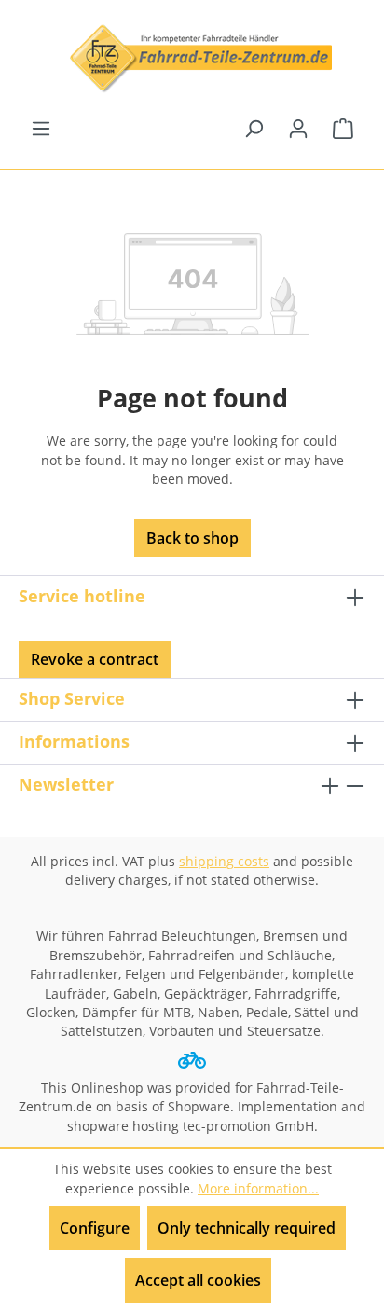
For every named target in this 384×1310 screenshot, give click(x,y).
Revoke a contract (94, 659)
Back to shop (192, 538)
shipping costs (224, 861)
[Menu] (41, 127)
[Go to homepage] (192, 58)
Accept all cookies (198, 1280)
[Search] (253, 127)
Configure (95, 1228)
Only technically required (247, 1228)
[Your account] (298, 127)
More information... (258, 1188)
